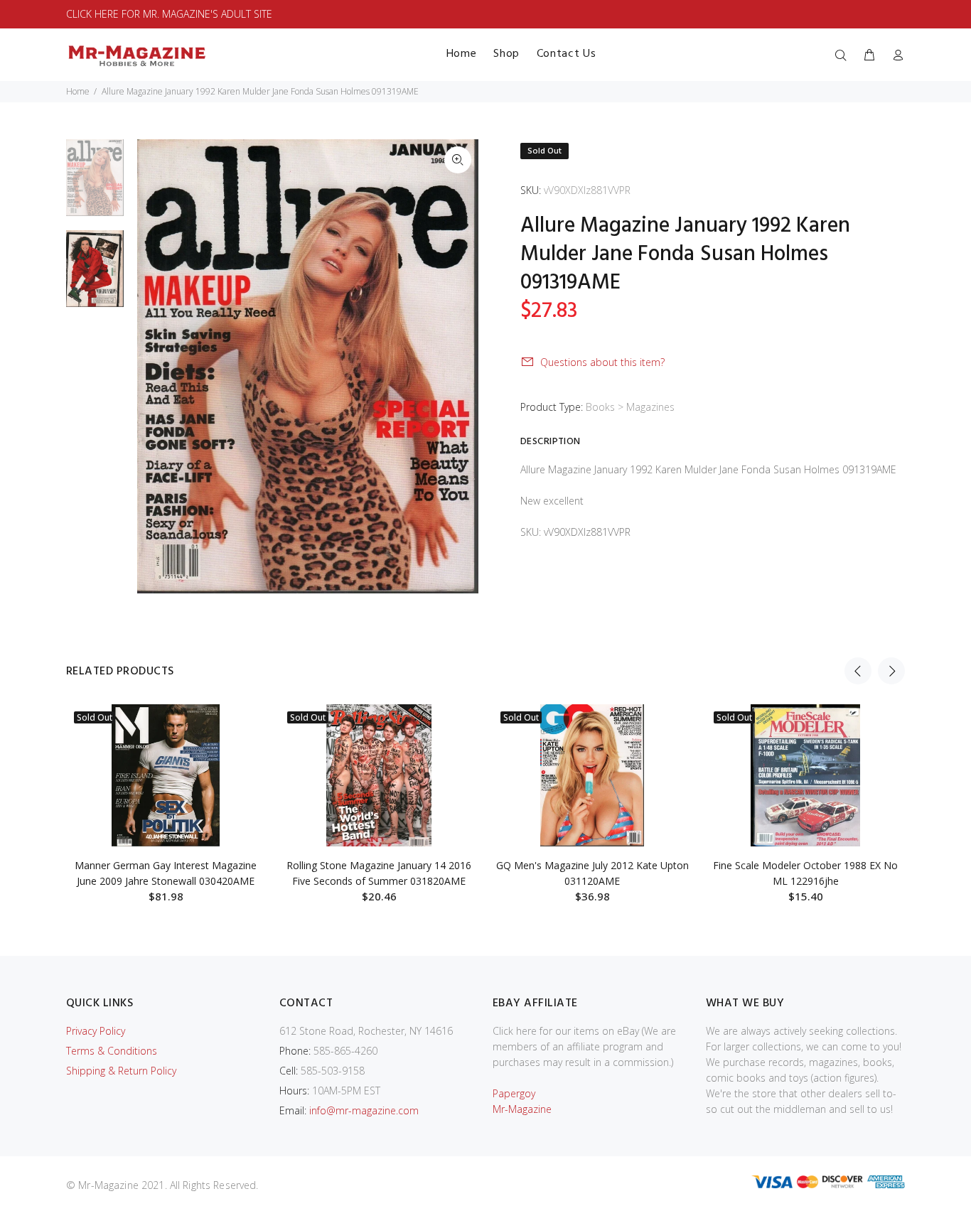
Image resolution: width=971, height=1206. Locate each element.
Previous (857, 670)
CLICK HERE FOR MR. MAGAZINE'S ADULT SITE (169, 14)
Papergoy (514, 1093)
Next (891, 670)
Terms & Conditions (111, 1050)
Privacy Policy (95, 1031)
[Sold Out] (166, 775)
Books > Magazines (630, 407)
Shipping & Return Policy (121, 1070)
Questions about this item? (602, 362)
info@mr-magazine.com (364, 1110)
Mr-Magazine (522, 1109)
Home (78, 91)
